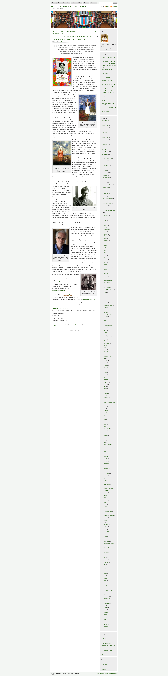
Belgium (105, 247)
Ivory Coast (106, 412)
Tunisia (105, 580)
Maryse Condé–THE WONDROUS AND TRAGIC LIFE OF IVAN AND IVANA (79, 36)
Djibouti (105, 323)
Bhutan (105, 252)
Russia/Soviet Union (108, 511)
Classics (86, 2)
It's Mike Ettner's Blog (106, 643)
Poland (105, 502)
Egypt (105, 330)
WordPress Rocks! (113, 673)
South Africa (106, 541)
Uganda (105, 585)
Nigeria (105, 478)
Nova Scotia (107, 287)
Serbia (105, 529)
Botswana (106, 259)
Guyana (105, 374)
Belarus (105, 245)
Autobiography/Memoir (107, 158)
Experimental (105, 172)
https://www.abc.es (67, 294)
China (105, 294)
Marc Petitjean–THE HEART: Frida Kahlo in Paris (68, 39)
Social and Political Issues (108, 208)
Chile (105, 292)
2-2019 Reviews (105, 127)
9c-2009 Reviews (105, 151)
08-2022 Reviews (105, 120)
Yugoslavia (106, 621)
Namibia (105, 466)
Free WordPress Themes (102, 673)
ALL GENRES (105, 154)
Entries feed (104, 664)
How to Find (66, 2)
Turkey (105, 583)
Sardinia (106, 410)
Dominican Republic (108, 325)
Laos (105, 433)
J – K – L (104, 415)
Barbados (106, 243)
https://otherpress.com (89, 299)
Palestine (105, 492)
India (105, 390)
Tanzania (105, 571)
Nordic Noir (106, 193)
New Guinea (106, 470)
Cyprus (105, 312)
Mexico (92, 324)
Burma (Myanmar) (107, 267)
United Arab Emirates (108, 590)
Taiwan (105, 568)
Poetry (104, 200)
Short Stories (105, 205)
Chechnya (106, 513)
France (80, 324)
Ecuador (105, 327)
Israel (105, 406)
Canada (105, 278)
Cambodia (106, 273)
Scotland (105, 526)
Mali (104, 446)
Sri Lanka (106, 552)
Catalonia (106, 550)
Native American (107, 598)
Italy (104, 408)
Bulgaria (105, 264)
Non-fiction (105, 196)
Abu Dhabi (106, 592)
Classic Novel (105, 165)
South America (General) (109, 543)
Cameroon (106, 276)
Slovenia (105, 536)
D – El (104, 318)
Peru (105, 497)
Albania (105, 218)
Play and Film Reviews (107, 198)
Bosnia (105, 257)
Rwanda (105, 520)
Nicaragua (106, 475)
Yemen (105, 619)
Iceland (105, 388)
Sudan (105, 557)
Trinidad (105, 578)
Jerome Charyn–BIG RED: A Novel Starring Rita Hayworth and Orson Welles (109, 65)
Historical (85, 324)
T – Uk (104, 566)
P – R (104, 482)
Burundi (105, 269)
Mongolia (105, 458)
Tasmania (106, 235)
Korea (105, 426)
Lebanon (105, 435)
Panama (105, 495)
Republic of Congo (108, 305)
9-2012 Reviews (105, 144)
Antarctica (106, 225)
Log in (103, 662)
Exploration (105, 175)
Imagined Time (106, 187)
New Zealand (106, 473)
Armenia (105, 231)
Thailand (105, 573)
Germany (106, 360)
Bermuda (105, 250)
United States (105, 596)
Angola (105, 222)
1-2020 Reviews (60, 324)
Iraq (104, 399)
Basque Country (107, 547)
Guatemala (106, 370)
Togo (105, 575)
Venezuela (106, 612)
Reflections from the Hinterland (108, 645)
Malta (105, 449)
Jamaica (105, 416)
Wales (105, 617)
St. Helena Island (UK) (108, 554)
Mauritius (105, 451)
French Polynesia (107, 356)
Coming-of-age (106, 167)
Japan (105, 419)
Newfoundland (107, 284)
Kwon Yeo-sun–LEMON (107, 69)
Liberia (105, 437)
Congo (105, 299)
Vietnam (105, 614)
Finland (105, 345)
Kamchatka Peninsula (109, 515)
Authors (74, 2)
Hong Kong (106, 382)
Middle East (106, 456)
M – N (104, 442)
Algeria (105, 220)
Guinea (105, 372)
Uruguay (105, 607)
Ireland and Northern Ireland (109, 402)
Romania (105, 508)
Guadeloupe (107, 353)
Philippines (106, 500)
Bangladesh (106, 240)
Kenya (105, 424)
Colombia (105, 296)
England (104, 335)
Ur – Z (104, 605)
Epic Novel (105, 170)
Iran (104, 395)
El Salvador (106, 332)
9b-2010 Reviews (105, 149)
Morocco (105, 461)
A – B (104, 213)
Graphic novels (106, 179)
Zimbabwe (106, 626)
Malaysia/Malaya (107, 444)
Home (53, 2)
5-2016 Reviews (105, 134)
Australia (105, 234)
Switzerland (106, 562)
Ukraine (105, 587)
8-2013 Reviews (105, 142)
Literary (88, 324)
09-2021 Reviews (105, 122)
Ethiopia (105, 340)
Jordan (105, 421)
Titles (79, 2)
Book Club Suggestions (74, 324)
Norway (105, 480)
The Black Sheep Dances (107, 650)
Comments (114, 6)
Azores (106, 506)
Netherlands (106, 468)
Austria (105, 238)
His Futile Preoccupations (107, 640)
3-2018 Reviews (105, 130)
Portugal (105, 504)
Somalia (105, 538)
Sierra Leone (106, 531)
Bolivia (105, 255)
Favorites (93, 2)
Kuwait (105, 430)
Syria (105, 564)
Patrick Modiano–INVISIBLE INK (108, 61)
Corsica (106, 351)
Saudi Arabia (106, 524)
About (59, 2)
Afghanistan (106, 215)
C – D (104, 271)
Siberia (105, 517)
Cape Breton (107, 282)
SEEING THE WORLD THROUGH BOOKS (68, 6)
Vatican (105, 609)
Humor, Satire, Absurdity (108, 184)
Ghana (105, 362)
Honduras (106, 379)
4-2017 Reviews (105, 132)
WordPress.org (105, 669)
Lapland (106, 347)
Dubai (105, 594)
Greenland (106, 367)
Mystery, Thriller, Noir (107, 191)
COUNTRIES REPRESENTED (108, 210)
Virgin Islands (106, 603)
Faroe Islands (106, 343)
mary (61, 41)
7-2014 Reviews (105, 139)
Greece (105, 365)
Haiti (104, 377)
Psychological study (107, 203)
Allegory (104, 155)
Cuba (105, 309)
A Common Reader (106, 636)
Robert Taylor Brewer (106, 648)
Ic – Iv (104, 386)
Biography (66, 324)
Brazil (105, 262)
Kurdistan (106, 397)
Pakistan (105, 487)
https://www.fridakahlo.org (58, 282)
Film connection (106, 177)
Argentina (106, 227)
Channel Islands (107, 336)
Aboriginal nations (108, 280)
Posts (107, 6)
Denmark (105, 320)
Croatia (105, 307)
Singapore (106, 533)
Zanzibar (105, 624)
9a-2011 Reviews (105, 146)
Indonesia (106, 393)
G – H (104, 358)
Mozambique (106, 463)
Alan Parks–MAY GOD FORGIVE (109, 84)
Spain (105, 546)
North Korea (107, 428)
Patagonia (106, 229)
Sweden (105, 559)
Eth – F (104, 339)
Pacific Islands (107, 484)
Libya (105, 440)
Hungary (105, 384)
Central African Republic (109, 289)
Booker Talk (104, 638)
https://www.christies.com (58, 306)
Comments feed (105, 666)
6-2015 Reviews (105, 137)
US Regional (106, 600)
